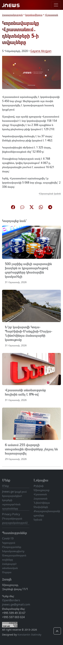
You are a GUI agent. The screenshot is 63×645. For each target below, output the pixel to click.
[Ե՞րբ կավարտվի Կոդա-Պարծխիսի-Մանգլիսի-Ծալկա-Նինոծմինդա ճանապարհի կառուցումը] (31, 305)
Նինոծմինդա (42, 503)
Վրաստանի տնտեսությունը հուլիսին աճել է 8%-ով (25, 392)
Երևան (38, 519)
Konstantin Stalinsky (29, 634)
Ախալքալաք (41, 490)
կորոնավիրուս (33, 15)
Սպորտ (6, 572)
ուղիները (7, 559)
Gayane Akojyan (40, 51)
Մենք (5, 486)
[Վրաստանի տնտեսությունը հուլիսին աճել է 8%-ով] (31, 369)
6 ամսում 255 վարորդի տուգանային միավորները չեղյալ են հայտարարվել (31, 449)
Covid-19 (7, 538)
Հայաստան (40, 498)
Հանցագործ (9, 564)
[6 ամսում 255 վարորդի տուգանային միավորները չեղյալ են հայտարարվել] (31, 423)
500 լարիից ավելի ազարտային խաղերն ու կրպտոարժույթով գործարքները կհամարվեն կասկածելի (28, 270)
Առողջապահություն (14, 555)
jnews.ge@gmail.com (16, 604)
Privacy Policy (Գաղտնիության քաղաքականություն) (14, 518)
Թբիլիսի (39, 486)
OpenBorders (11, 600)
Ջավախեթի (41, 507)
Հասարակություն (12, 15)
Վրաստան (51, 15)
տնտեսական (10, 568)
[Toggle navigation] (56, 4)
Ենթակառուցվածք (13, 551)
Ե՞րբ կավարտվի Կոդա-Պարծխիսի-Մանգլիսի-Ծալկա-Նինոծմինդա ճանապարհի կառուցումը (28, 333)
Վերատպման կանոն (50, 193)
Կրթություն (8, 543)
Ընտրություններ (11, 547)
